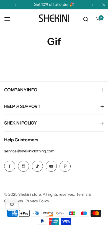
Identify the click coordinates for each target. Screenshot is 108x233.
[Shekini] (54, 19)
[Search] (85, 19)
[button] (15, 5)
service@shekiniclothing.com (29, 151)
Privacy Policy (37, 200)
